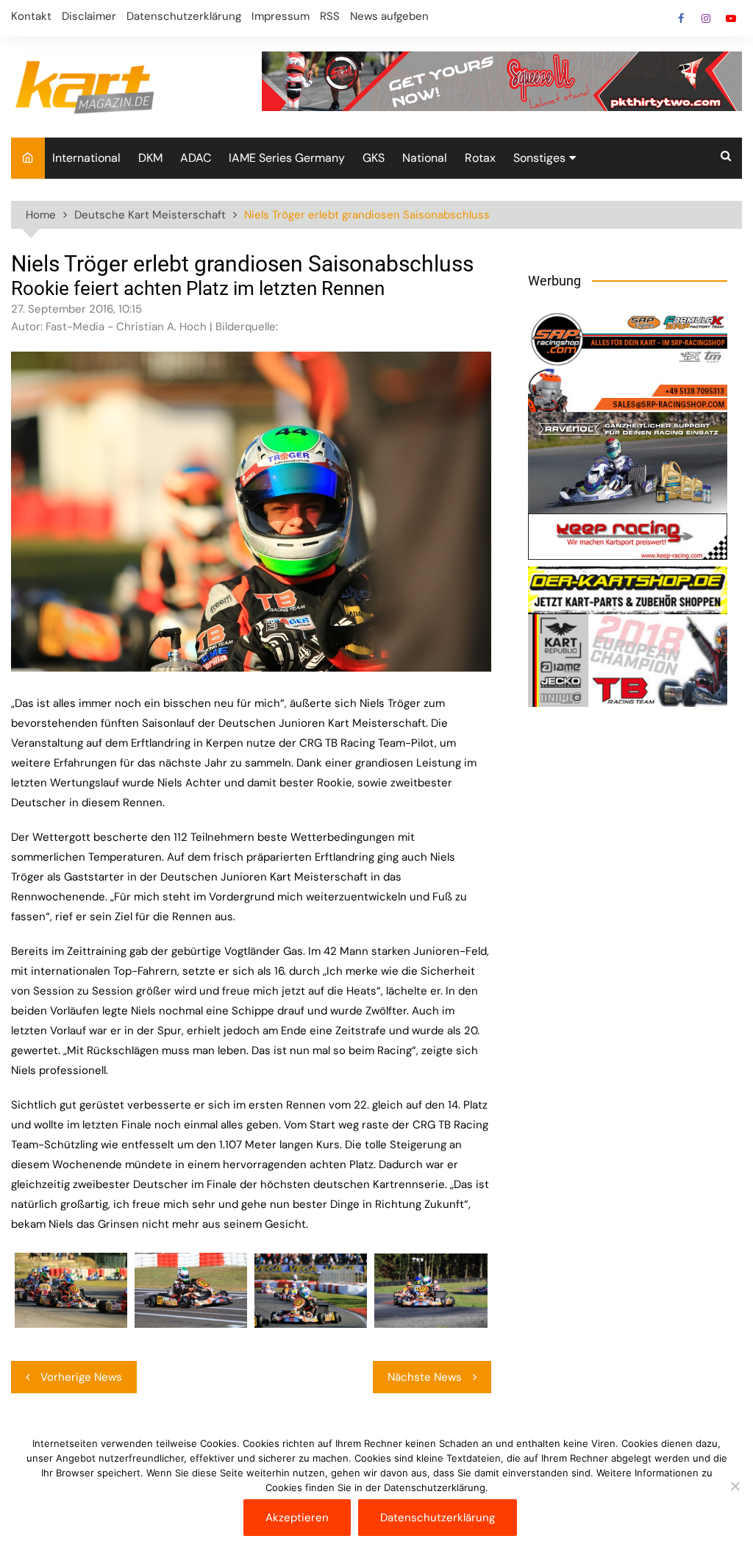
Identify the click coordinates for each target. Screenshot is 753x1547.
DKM (150, 158)
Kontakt (31, 16)
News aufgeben (389, 16)
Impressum (280, 16)
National (424, 158)
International (86, 158)
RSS (330, 16)
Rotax (480, 158)
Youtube (731, 18)
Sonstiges (539, 158)
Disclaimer (89, 16)
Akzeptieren (297, 1517)
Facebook (681, 18)
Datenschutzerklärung (183, 16)
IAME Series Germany (287, 158)
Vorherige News (81, 1377)
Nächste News (425, 1377)
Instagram (706, 18)
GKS (374, 158)
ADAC (195, 158)
